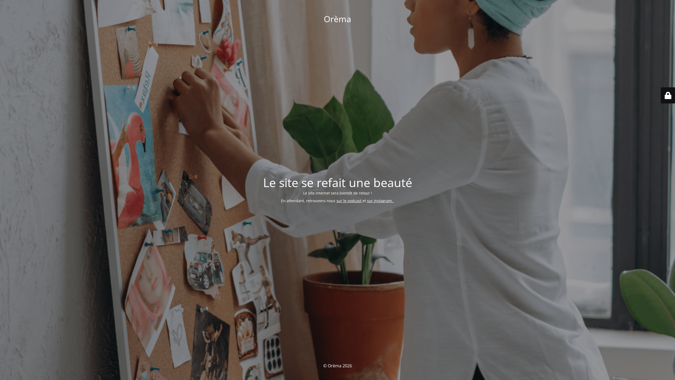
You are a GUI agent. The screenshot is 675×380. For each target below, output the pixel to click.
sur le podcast (349, 200)
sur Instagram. (380, 200)
